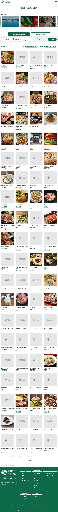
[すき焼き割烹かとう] (36, 423)
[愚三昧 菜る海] (22, 80)
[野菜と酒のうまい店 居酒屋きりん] (22, 403)
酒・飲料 (35, 485)
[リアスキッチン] (36, 282)
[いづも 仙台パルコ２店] (50, 443)
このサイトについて (29, 505)
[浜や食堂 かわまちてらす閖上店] (50, 220)
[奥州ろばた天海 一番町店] (36, 362)
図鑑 (23, 475)
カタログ (23, 482)
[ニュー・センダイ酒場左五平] (7, 362)
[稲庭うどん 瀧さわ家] (50, 423)
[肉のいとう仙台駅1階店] (50, 141)
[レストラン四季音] (7, 262)
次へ (29, 460)
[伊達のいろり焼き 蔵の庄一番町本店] (36, 60)
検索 (53, 39)
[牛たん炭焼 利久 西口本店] (22, 282)
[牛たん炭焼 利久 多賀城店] (7, 160)
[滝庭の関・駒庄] (36, 302)
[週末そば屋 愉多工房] (50, 60)
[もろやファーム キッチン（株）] (22, 342)
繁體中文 (25, 498)
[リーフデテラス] (50, 121)
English (25, 496)
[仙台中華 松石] (22, 199)
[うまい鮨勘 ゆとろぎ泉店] (22, 179)
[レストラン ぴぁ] (7, 100)
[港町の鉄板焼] (22, 382)
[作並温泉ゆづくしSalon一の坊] (7, 403)
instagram (37, 498)
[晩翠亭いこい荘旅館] (50, 322)
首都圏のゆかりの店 (40, 34)
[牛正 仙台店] (22, 423)
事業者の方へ (40, 505)
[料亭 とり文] (50, 282)
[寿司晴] (36, 141)
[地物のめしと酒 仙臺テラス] (7, 179)
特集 (23, 473)
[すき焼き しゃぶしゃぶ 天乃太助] (36, 443)
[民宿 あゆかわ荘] (50, 382)
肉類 (34, 476)
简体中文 (25, 499)
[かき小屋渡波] (22, 160)
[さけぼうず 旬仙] (36, 322)
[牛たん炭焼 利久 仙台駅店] (7, 342)
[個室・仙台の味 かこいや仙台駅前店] (22, 100)
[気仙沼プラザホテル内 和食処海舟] (7, 220)
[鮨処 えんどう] (7, 141)
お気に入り (18, 505)
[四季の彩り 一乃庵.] (36, 220)
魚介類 (35, 478)
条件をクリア (41, 39)
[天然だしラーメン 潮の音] (22, 322)
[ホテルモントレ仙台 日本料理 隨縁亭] (22, 262)
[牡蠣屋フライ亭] (36, 100)
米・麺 (35, 475)
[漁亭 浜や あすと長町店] (50, 80)
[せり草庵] (7, 60)
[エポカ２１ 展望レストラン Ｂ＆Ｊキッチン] (36, 199)
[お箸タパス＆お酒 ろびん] (50, 342)
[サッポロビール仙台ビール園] (7, 322)
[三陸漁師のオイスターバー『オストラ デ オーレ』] (22, 121)
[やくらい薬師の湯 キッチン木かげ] (22, 302)
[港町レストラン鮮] (50, 199)
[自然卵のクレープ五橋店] (50, 160)
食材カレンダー (25, 476)
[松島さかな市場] (36, 179)
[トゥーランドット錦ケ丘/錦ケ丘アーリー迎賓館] (22, 241)
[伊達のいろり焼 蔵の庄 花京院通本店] (50, 403)
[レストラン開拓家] (50, 100)
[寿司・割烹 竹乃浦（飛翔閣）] (7, 121)
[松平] (36, 241)
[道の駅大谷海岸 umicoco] (36, 403)
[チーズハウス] (7, 302)
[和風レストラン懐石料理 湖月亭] (22, 443)
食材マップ (24, 478)
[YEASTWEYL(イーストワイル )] (7, 423)
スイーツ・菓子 (36, 482)
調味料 (35, 487)
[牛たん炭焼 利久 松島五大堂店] (22, 362)
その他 (35, 488)
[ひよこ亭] (7, 80)
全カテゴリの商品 (37, 473)
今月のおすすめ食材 (25, 480)
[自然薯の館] (50, 262)
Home (2, 465)
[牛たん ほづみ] (7, 382)
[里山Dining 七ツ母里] (36, 121)
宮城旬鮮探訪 (5, 2)
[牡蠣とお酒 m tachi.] (7, 282)
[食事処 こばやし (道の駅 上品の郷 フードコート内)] (36, 382)
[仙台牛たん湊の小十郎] (7, 241)
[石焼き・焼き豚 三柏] (50, 179)
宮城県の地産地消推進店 (50, 473)
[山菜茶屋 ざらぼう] (22, 220)
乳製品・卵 (36, 483)
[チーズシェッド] (36, 160)
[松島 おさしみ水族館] (50, 302)
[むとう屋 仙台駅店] (36, 80)
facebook (37, 496)
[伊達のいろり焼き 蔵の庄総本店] (50, 241)
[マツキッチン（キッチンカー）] (22, 141)
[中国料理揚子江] (50, 362)
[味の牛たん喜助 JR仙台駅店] (7, 199)
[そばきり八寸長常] (36, 342)
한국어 (25, 501)
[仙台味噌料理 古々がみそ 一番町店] (7, 443)
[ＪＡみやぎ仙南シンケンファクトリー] (36, 262)
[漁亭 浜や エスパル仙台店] (22, 60)
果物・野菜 (36, 480)
